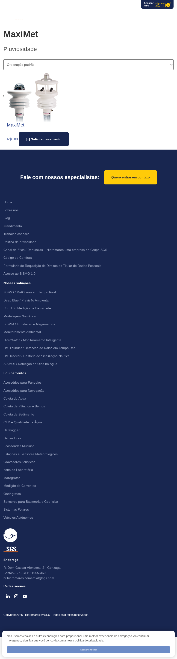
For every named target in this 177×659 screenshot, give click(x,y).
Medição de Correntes (19, 485)
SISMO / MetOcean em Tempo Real (29, 292)
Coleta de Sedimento (18, 414)
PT (113, 6)
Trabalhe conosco (16, 234)
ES (130, 6)
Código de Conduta (17, 257)
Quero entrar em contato (130, 177)
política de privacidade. (89, 640)
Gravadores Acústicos (19, 462)
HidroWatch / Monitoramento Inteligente (32, 340)
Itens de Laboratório (18, 470)
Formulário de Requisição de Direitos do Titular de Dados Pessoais (52, 266)
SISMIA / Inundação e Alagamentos (29, 324)
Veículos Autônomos (18, 517)
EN (121, 6)
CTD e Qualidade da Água (22, 422)
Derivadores (12, 438)
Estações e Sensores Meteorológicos (30, 454)
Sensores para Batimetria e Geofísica (30, 501)
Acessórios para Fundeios (22, 382)
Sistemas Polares (16, 509)
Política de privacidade (19, 242)
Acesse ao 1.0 (19, 273)
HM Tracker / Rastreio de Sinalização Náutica (36, 356)
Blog (6, 218)
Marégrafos (11, 478)
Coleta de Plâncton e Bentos (24, 406)
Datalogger (11, 430)
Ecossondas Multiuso (18, 446)
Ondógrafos (12, 494)
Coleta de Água (14, 398)
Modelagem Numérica (19, 316)
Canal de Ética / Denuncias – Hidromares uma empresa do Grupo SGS (55, 250)
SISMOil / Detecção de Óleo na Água (30, 364)
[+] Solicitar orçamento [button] (44, 139)
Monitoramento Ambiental (22, 332)
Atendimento (12, 226)
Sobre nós (10, 210)
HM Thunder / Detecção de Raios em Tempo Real (39, 348)
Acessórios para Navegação (23, 390)
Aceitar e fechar (88, 649)
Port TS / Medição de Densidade (27, 308)
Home (7, 202)
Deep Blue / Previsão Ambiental (26, 300)
